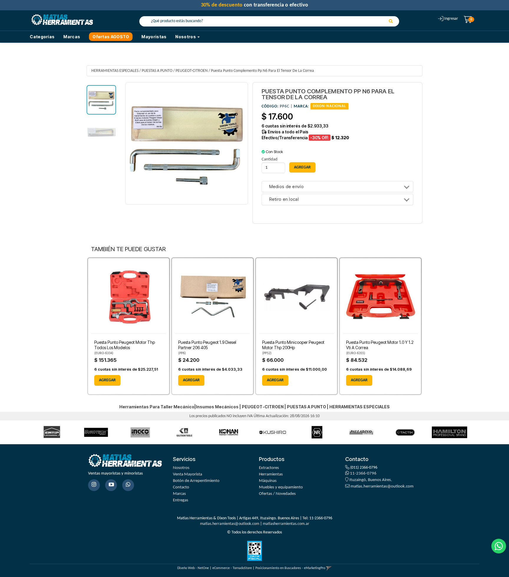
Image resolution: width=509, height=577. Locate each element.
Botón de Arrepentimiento (196, 481)
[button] (329, 568)
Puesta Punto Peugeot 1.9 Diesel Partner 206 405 (207, 345)
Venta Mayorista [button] (187, 474)
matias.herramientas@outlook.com (382, 486)
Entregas (180, 500)
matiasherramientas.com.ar (286, 524)
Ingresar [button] (451, 18)
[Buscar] (390, 21)
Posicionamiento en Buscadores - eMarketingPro (290, 568)
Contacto (181, 487)
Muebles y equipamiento (281, 487)
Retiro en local (284, 199)
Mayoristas (153, 36)
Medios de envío (286, 186)
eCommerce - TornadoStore (232, 568)
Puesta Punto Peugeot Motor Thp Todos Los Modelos (124, 345)
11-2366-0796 (362, 473)
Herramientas (271, 474)
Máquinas (268, 481)
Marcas (71, 36)
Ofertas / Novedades (277, 494)
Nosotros (181, 468)
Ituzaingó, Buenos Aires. (370, 480)
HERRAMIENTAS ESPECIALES (114, 71)
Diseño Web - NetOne (193, 568)
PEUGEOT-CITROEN (192, 71)
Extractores (269, 468)
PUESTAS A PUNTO (157, 71)
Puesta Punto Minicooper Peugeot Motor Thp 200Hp (293, 345)
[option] (52, 432)
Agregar (107, 380)
